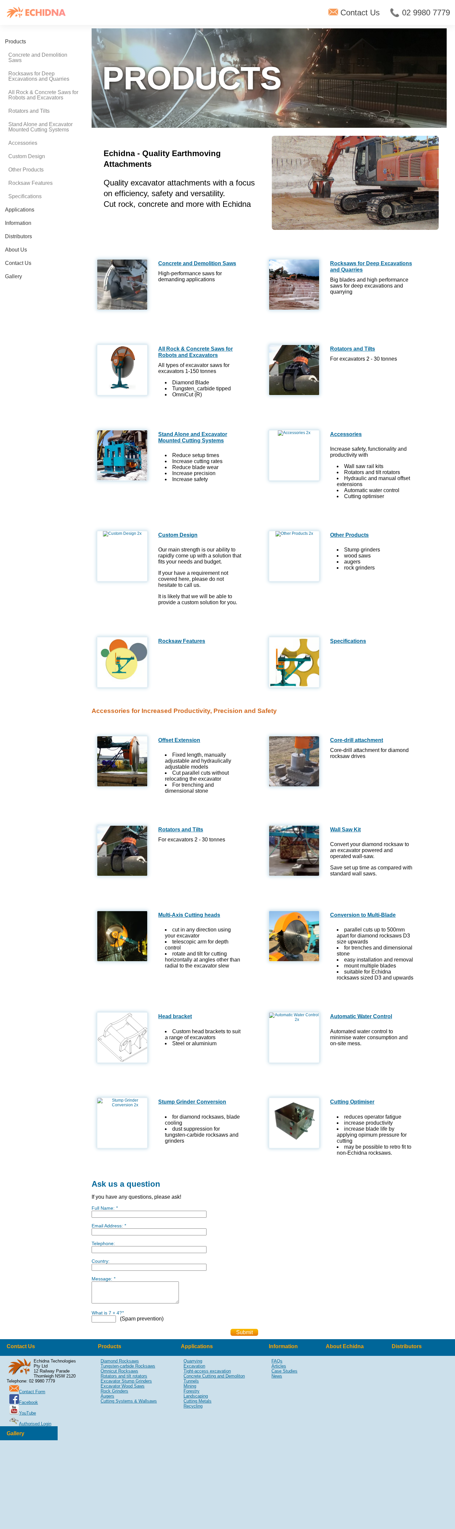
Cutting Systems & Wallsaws (129, 1401)
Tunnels (191, 1381)
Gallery (13, 276)
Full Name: (105, 1208)
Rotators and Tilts (29, 111)
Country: (101, 1261)
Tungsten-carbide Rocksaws (128, 1366)
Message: (103, 1278)
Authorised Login (35, 1423)
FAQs (276, 1361)
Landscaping (196, 1396)
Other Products (26, 169)
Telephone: (103, 1243)
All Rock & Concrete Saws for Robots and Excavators (43, 94)
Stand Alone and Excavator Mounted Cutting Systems (40, 126)
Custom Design (26, 156)
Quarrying (193, 1361)
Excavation (194, 1366)
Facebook (28, 1402)
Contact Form (32, 1391)
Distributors (18, 236)
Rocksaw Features (30, 183)
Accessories (22, 143)
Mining (190, 1386)
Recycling (193, 1406)
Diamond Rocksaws (120, 1361)
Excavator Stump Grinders (126, 1381)
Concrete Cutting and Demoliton (214, 1376)
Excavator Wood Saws (123, 1386)
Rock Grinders (114, 1391)
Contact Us (359, 12)
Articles (278, 1366)
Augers (107, 1396)
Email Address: (109, 1225)
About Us (16, 250)
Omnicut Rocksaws (119, 1371)
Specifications (25, 196)
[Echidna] (36, 12)
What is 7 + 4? (108, 1312)
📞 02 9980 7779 (420, 12)
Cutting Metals (198, 1401)
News (276, 1376)
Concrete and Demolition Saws (37, 57)
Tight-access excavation (207, 1371)
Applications (19, 210)
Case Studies (284, 1371)
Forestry (192, 1391)
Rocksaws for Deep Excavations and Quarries (38, 76)
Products (15, 41)
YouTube (27, 1413)
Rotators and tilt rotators (124, 1376)
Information (18, 223)
